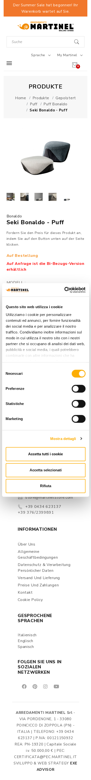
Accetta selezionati (46, 470)
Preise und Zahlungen (38, 585)
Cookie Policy (30, 599)
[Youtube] (56, 686)
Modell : (16, 282)
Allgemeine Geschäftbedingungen (38, 554)
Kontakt (25, 592)
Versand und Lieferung (39, 578)
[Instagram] (45, 686)
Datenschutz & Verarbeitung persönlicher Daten (44, 567)
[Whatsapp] (67, 686)
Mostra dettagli (63, 439)
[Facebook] (23, 686)
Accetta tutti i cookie (45, 454)
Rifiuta (45, 486)
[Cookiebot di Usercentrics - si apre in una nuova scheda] (64, 290)
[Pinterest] (34, 686)
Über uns (26, 544)
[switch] (78, 389)
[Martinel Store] (46, 26)
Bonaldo (14, 216)
